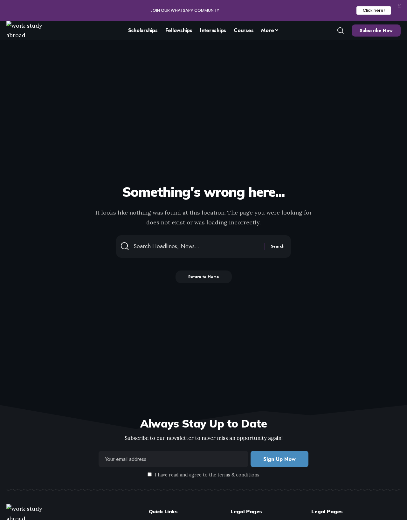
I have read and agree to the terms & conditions (207, 475)
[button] (340, 30)
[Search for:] (197, 246)
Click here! (374, 10)
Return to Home (203, 277)
